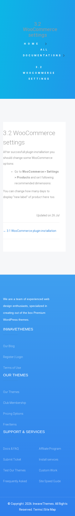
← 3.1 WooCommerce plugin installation (29, 230)
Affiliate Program (50, 448)
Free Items (10, 424)
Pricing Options (13, 413)
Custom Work (48, 470)
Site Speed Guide (50, 481)
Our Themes (11, 392)
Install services (48, 459)
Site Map (50, 509)
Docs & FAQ (11, 448)
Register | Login (13, 357)
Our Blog (9, 346)
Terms (37, 509)
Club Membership (14, 402)
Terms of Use (12, 367)
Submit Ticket (12, 459)
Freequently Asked (15, 481)
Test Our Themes (14, 470)
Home (33, 43)
